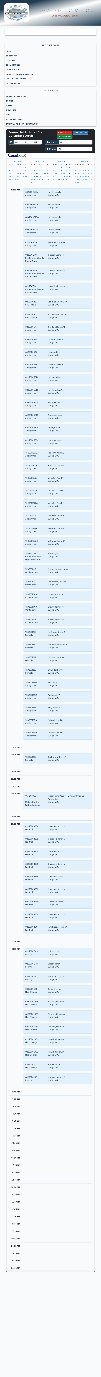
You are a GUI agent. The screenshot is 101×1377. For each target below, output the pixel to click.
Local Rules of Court (16, 79)
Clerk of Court (13, 70)
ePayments (11, 110)
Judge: (51, 195)
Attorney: (52, 142)
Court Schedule (64, 136)
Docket (9, 101)
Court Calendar (80, 132)
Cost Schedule (13, 83)
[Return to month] (11, 142)
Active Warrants (14, 119)
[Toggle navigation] (9, 32)
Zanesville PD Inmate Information (22, 124)
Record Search (64, 132)
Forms (9, 105)
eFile (8, 115)
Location (10, 60)
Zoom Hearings (13, 65)
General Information (16, 96)
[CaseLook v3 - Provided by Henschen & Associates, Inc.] (17, 155)
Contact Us (11, 56)
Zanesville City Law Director (19, 74)
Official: (52, 149)
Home (8, 51)
